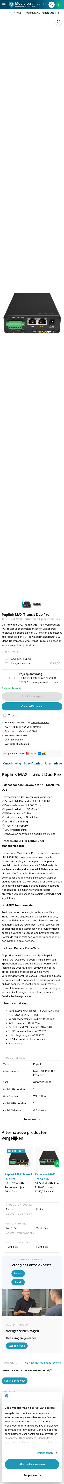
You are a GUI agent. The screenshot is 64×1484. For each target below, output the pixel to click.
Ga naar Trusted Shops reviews (43, 1362)
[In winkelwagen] (57, 1163)
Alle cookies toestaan (32, 1464)
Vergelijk (12, 715)
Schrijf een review (14, 1380)
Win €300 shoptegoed (17, 744)
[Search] (51, 5)
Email (18, 1282)
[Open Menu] (3, 4)
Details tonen (45, 1452)
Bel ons (18, 1273)
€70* (34, 731)
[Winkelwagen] (59, 5)
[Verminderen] (4, 678)
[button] (32, 661)
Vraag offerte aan (32, 706)
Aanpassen (30, 1475)
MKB (18, 12)
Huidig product (15, 1151)
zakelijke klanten (40, 722)
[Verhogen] (14, 678)
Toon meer (30, 1119)
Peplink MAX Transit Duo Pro (42, 12)
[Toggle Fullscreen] (58, 21)
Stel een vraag (17, 1345)
